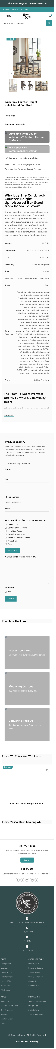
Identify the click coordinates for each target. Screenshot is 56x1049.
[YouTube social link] (27, 880)
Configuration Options (17, 527)
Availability (12, 541)
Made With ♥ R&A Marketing (27, 1042)
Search (49, 23)
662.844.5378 (27, 932)
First (7, 479)
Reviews (4, 1014)
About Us (5, 1001)
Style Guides (33, 1010)
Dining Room (6, 972)
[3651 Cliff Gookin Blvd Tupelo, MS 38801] (27, 918)
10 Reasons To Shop (9, 1006)
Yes (9, 591)
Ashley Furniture (18, 169)
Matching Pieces (15, 531)
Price (10, 544)
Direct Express (34, 169)
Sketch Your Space (35, 1014)
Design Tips (33, 1006)
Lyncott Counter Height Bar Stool (27, 803)
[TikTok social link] (36, 880)
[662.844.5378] (27, 928)
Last (7, 490)
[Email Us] (27, 937)
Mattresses (5, 990)
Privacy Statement (35, 977)
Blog (3, 1023)
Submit (11, 599)
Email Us (27, 941)
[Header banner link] (27, 3)
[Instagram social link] (22, 880)
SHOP (3, 959)
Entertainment (7, 977)
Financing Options (35, 968)
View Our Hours (27, 950)
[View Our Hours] (27, 946)
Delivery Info (33, 963)
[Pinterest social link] (32, 880)
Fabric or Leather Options (19, 537)
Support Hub (33, 985)
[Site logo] (27, 15)
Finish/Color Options (16, 534)
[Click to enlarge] (11, 73)
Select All (12, 550)
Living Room (6, 963)
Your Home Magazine (37, 1001)
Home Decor (6, 985)
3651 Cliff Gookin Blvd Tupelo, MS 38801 (27, 922)
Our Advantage (7, 1010)
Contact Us (32, 981)
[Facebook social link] (18, 880)
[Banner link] (27, 137)
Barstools (35, 164)
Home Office (6, 981)
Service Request (34, 972)
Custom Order (7, 1019)
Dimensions (13, 524)
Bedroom (4, 968)
